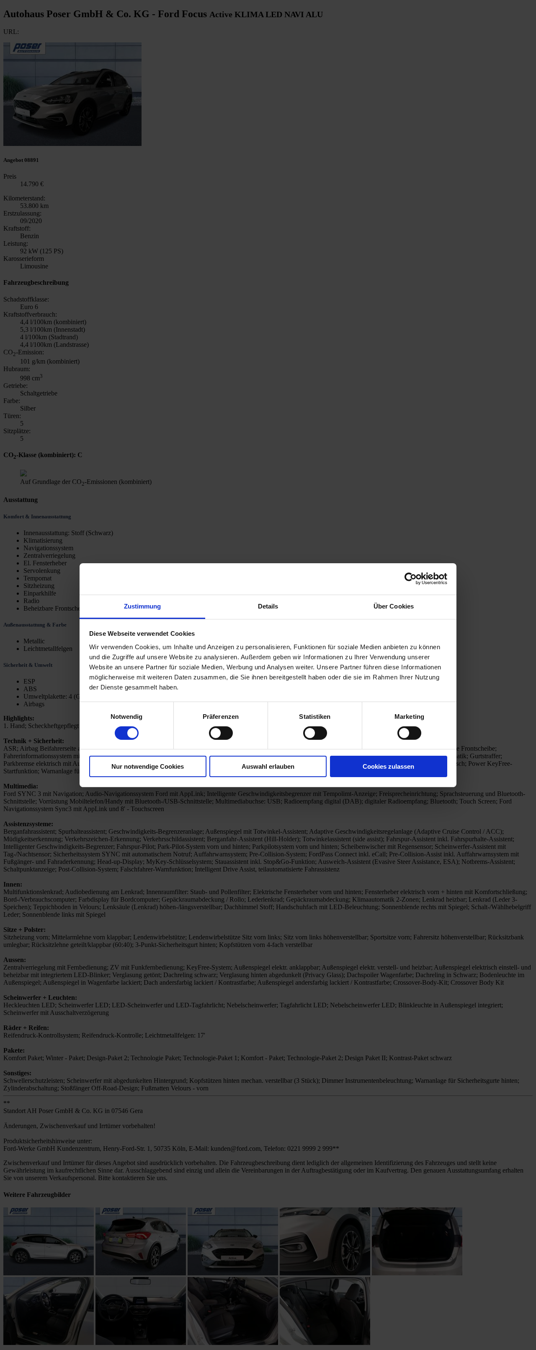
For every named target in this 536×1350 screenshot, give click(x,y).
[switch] (221, 733)
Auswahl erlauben (268, 766)
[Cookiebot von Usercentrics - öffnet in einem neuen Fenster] (410, 578)
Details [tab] (268, 605)
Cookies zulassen (388, 766)
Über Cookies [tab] (394, 605)
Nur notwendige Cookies (147, 766)
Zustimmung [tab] (142, 605)
